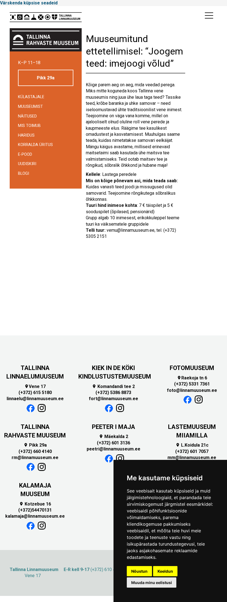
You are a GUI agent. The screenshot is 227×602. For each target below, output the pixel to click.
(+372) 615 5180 (35, 392)
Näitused (27, 116)
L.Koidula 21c (192, 445)
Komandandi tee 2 (113, 386)
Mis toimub (29, 125)
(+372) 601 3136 (113, 442)
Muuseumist (30, 106)
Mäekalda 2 (113, 436)
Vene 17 (35, 386)
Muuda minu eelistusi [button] (151, 582)
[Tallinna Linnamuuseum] (46, 17)
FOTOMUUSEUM (192, 367)
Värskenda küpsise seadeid (29, 3)
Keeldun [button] (165, 571)
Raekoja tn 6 (192, 378)
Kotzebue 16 (35, 504)
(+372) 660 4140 (35, 451)
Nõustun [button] (139, 571)
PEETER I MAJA (113, 426)
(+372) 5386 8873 (113, 392)
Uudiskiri (27, 163)
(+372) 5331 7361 (192, 384)
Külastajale (31, 97)
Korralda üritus (35, 144)
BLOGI (23, 173)
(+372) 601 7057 (191, 451)
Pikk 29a (46, 77)
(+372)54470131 (35, 510)
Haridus (26, 135)
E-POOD (25, 154)
